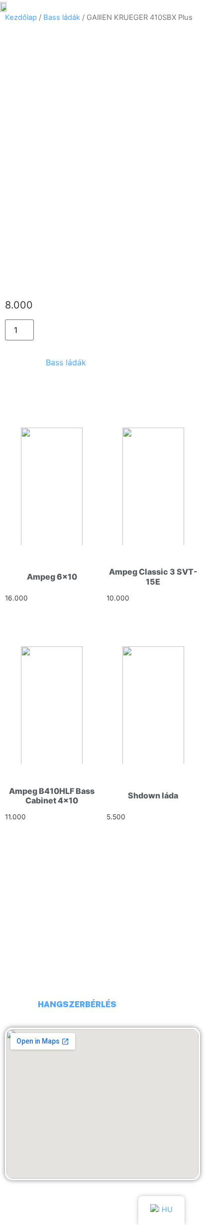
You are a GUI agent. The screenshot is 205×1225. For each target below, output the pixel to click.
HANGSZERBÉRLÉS (77, 1004)
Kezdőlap (21, 17)
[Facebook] (17, 1004)
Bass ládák (61, 17)
